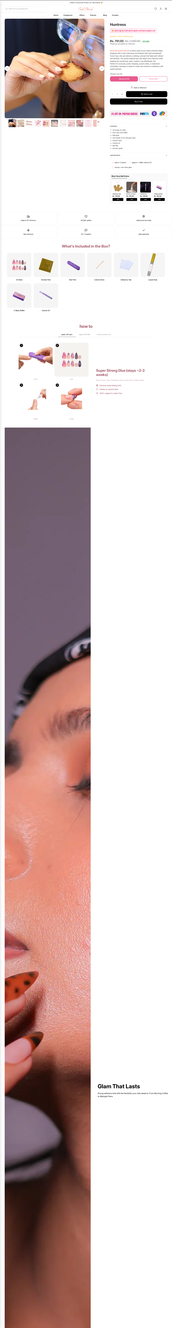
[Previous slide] (7, 68)
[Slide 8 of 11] (71, 123)
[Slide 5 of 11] (46, 123)
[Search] (6, 9)
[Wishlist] (155, 8)
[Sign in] (160, 8)
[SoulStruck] (86, 8)
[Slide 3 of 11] (29, 123)
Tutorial (93, 15)
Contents (113, 126)
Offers (82, 15)
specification (115, 155)
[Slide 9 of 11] (80, 123)
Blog (105, 15)
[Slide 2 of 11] (21, 123)
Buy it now (139, 101)
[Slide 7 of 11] (63, 123)
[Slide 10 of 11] (88, 123)
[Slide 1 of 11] (12, 123)
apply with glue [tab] (66, 334)
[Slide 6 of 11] (54, 123)
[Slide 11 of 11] (96, 123)
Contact (115, 15)
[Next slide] (101, 68)
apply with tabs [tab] (84, 334)
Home (56, 15)
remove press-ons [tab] (104, 334)
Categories (67, 15)
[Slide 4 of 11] (37, 123)
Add (118, 199)
